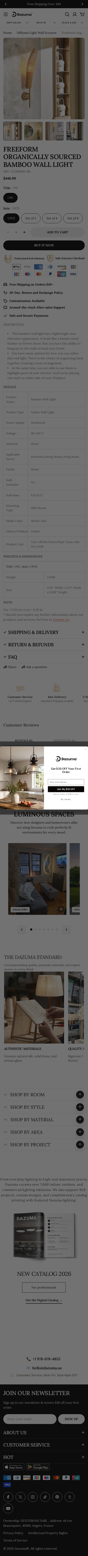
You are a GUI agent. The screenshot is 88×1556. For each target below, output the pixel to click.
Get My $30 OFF (66, 789)
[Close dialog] (85, 749)
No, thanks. (66, 799)
